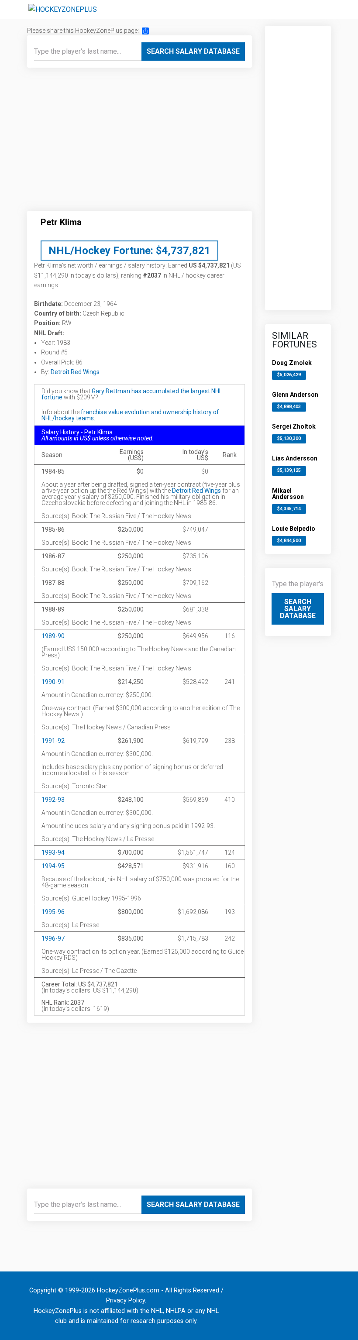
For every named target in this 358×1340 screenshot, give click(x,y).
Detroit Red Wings (75, 371)
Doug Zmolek (292, 362)
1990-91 (53, 681)
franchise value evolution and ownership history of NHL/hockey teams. (130, 415)
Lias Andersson (294, 458)
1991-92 (53, 740)
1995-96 (53, 911)
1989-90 (53, 635)
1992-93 (53, 799)
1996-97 (53, 938)
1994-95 (53, 865)
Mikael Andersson (288, 493)
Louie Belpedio (293, 528)
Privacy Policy (125, 1300)
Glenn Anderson (295, 394)
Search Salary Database (193, 51)
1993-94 (53, 852)
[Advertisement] (139, 143)
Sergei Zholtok (294, 426)
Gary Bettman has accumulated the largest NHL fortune (131, 394)
